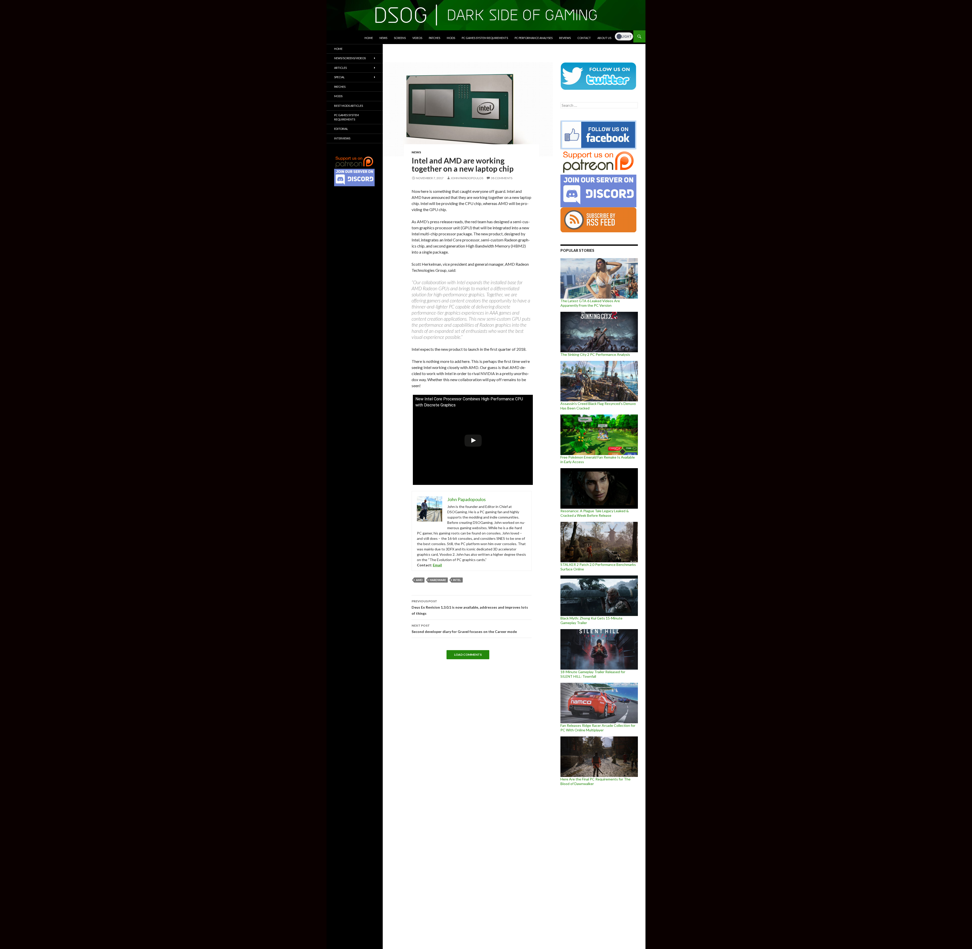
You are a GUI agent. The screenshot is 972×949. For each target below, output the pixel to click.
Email (437, 565)
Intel (457, 580)
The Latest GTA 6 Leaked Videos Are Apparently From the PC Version (590, 303)
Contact (584, 37)
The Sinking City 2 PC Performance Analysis (595, 354)
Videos (417, 37)
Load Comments (468, 654)
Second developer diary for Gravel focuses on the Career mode (464, 629)
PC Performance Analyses (534, 37)
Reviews (565, 37)
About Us (604, 37)
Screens (400, 37)
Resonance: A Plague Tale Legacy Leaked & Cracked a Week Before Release (594, 513)
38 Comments (501, 178)
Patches (434, 37)
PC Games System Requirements (485, 37)
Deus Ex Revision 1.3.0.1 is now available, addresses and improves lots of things (470, 607)
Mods (451, 37)
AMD (419, 580)
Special (339, 77)
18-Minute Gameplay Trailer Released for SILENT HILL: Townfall (592, 674)
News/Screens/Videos (350, 58)
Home (368, 37)
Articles (340, 67)
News (383, 37)
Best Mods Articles (348, 105)
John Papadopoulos (467, 178)
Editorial (341, 128)
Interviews (342, 138)
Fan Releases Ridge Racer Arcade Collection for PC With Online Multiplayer (597, 727)
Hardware (438, 580)
